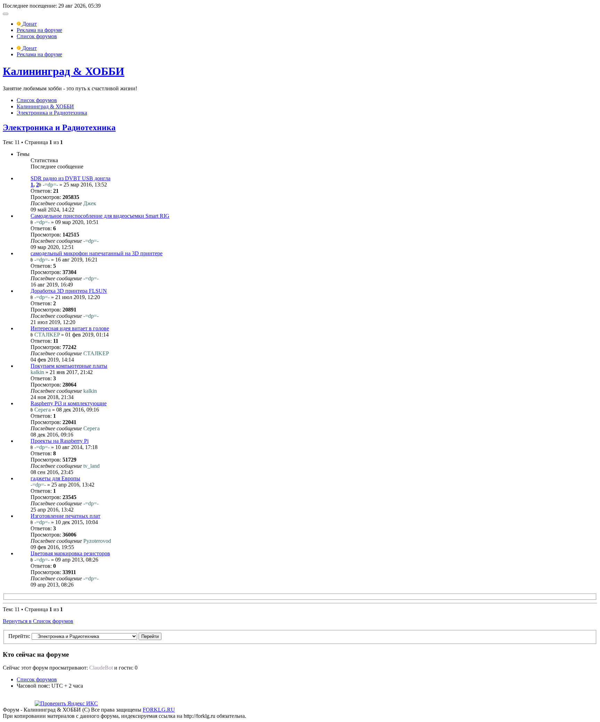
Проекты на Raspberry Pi (60, 441)
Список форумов (37, 36)
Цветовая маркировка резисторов (70, 553)
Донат (29, 24)
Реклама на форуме (39, 30)
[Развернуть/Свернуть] (5, 14)
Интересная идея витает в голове (70, 328)
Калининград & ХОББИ (63, 71)
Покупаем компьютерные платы (69, 366)
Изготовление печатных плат (65, 516)
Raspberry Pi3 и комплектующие (69, 403)
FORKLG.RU (159, 710)
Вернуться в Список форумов (38, 621)
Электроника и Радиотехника (52, 113)
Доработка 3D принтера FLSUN (69, 291)
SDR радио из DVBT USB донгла (70, 178)
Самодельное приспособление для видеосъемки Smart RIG (100, 216)
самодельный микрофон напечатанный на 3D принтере (96, 253)
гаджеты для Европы (55, 478)
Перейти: (19, 636)
